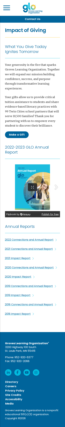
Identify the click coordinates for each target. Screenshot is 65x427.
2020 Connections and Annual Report (29, 267)
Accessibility (13, 399)
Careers (10, 386)
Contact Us (32, 19)
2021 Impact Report (17, 258)
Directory (11, 382)
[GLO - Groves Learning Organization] (32, 8)
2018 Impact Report (18, 314)
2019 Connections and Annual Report (29, 286)
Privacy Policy (14, 391)
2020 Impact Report (18, 277)
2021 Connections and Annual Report (29, 249)
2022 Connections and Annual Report (29, 240)
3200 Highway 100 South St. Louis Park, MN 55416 (20, 349)
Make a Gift (17, 135)
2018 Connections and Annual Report (29, 304)
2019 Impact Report (17, 295)
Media (9, 404)
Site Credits (13, 395)
